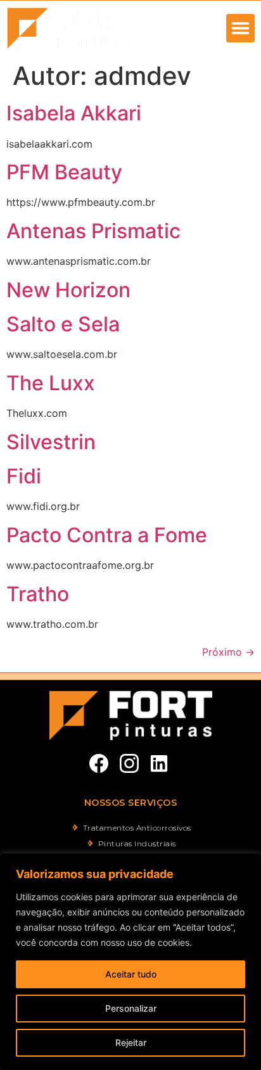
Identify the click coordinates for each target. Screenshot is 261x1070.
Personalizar (130, 1008)
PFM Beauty (64, 172)
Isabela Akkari (73, 113)
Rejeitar (130, 1042)
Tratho (37, 594)
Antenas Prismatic (93, 231)
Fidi (23, 476)
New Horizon (68, 289)
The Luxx (50, 383)
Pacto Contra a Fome (106, 535)
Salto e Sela (63, 324)
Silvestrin (51, 442)
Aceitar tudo (130, 974)
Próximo (228, 652)
